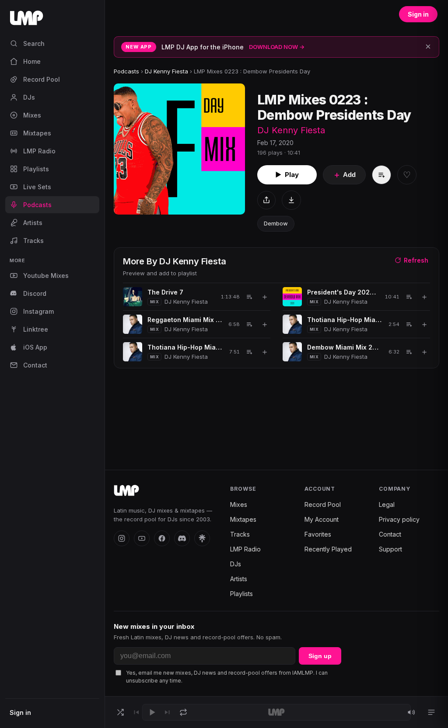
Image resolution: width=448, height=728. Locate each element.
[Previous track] (136, 712)
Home (32, 61)
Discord (34, 293)
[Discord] (182, 538)
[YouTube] (142, 538)
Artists (32, 222)
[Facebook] (162, 538)
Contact (35, 365)
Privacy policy (399, 519)
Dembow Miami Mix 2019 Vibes (344, 347)
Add (344, 174)
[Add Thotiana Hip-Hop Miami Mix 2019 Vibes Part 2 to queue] (249, 352)
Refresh (416, 260)
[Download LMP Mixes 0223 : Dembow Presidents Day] (291, 200)
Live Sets (37, 187)
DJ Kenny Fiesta (166, 71)
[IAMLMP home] (126, 490)
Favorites (317, 534)
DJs (29, 97)
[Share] (266, 200)
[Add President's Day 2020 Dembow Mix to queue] (409, 296)
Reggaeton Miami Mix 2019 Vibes (184, 319)
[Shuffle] (120, 712)
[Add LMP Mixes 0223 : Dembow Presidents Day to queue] (381, 174)
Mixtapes (37, 133)
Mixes (32, 115)
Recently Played (328, 549)
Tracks (33, 240)
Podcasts (37, 204)
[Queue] (431, 712)
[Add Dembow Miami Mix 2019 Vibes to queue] (409, 352)
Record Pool (41, 79)
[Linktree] (202, 538)
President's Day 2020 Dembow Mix (343, 292)
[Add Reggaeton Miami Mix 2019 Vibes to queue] (249, 324)
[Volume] (411, 712)
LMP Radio (39, 151)
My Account (321, 519)
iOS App (35, 347)
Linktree (35, 329)
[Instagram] (122, 538)
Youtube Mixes (46, 275)
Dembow (276, 223)
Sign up (320, 655)
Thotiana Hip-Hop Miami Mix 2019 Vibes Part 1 (344, 319)
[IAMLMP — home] (52, 21)
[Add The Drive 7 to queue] (249, 296)
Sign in (20, 712)
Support (390, 549)
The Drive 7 (165, 292)
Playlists (36, 169)
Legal (387, 504)
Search (34, 43)
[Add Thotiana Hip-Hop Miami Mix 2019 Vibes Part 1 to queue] (409, 324)
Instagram (38, 311)
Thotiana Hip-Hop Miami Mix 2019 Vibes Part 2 (185, 347)
